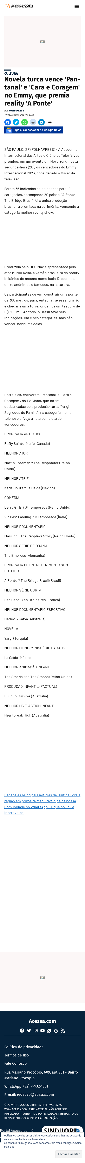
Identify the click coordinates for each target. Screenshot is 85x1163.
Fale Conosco (15, 1063)
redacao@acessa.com (35, 1094)
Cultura (11, 73)
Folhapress (16, 110)
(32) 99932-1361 (35, 1086)
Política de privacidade (24, 1047)
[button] (7, 122)
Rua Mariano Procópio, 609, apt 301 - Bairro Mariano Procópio (41, 1075)
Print (50, 122)
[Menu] (77, 6)
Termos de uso (16, 1055)
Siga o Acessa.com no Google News (37, 130)
